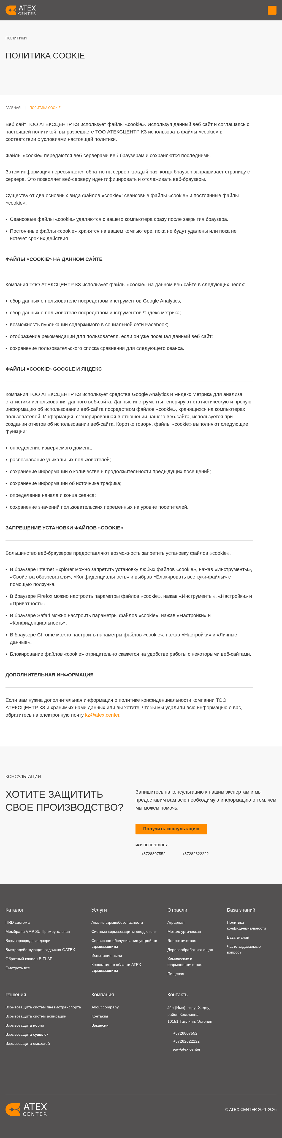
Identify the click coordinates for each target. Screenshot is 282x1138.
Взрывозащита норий (25, 1025)
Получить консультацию (171, 828)
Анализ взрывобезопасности (117, 922)
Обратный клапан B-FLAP (29, 959)
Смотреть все (18, 968)
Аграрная (176, 922)
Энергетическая (181, 940)
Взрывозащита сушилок (27, 1034)
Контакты (99, 1016)
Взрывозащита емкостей (28, 1043)
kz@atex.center (102, 715)
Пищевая (175, 973)
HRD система (18, 922)
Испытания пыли (106, 955)
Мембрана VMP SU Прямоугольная (38, 931)
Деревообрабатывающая (190, 949)
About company (105, 1007)
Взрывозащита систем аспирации (36, 1016)
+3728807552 (153, 854)
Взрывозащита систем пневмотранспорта (43, 1007)
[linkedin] (180, 1063)
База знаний (238, 937)
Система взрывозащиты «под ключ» (124, 931)
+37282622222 (195, 854)
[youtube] (170, 1063)
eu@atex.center (186, 1049)
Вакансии (100, 1025)
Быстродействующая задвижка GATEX (40, 949)
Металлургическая (184, 931)
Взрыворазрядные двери (28, 940)
